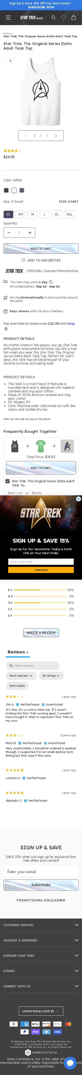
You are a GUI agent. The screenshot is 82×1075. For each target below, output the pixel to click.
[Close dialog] (78, 499)
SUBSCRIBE (41, 569)
